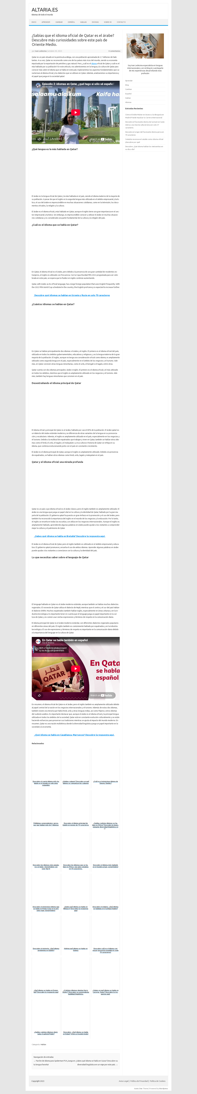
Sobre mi (107, 22)
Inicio (34, 22)
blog (127, 85)
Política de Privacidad (139, 1081)
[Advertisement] (76, 173)
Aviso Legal (123, 1081)
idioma (94, 63)
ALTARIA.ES (45, 9)
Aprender (46, 22)
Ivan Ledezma (41, 51)
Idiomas (95, 22)
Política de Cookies (158, 1081)
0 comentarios (114, 51)
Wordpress (163, 1088)
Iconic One (138, 1088)
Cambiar (59, 22)
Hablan (83, 22)
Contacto (121, 22)
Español (71, 22)
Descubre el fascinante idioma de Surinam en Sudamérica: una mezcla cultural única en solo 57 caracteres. (145, 125)
